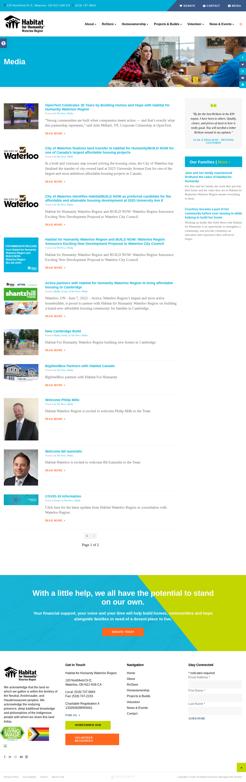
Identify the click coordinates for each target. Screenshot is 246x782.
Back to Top (58, 777)
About (89, 24)
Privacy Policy (11, 777)
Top (241, 767)
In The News (60, 113)
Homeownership (134, 24)
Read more (54, 133)
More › (224, 162)
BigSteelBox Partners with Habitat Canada (80, 366)
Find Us (71, 715)
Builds (57, 291)
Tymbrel (238, 777)
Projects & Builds (166, 24)
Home (131, 673)
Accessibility (29, 777)
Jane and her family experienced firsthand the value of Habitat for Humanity (208, 177)
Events (64, 291)
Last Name (196, 703)
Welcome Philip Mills (62, 400)
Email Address (199, 677)
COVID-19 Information (63, 496)
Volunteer (194, 24)
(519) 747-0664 (85, 5)
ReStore (108, 24)
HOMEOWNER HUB (88, 725)
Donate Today (123, 632)
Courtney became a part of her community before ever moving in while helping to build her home (213, 213)
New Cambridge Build (63, 331)
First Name (196, 690)
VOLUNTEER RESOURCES (84, 739)
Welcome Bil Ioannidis (63, 451)
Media (236, 5)
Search (44, 777)
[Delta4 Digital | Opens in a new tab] (123, 777)
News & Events (220, 24)
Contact (213, 5)
